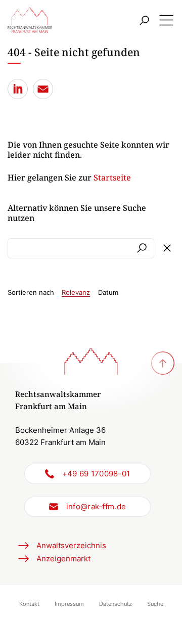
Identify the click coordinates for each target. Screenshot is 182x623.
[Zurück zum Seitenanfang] (162, 363)
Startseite (112, 177)
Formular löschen (166, 248)
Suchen (141, 248)
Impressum (69, 603)
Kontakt (29, 603)
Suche (155, 603)
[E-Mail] (43, 89)
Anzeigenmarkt (63, 558)
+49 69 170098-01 (96, 473)
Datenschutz (115, 603)
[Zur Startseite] (30, 20)
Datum (108, 292)
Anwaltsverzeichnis (71, 545)
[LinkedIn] (18, 89)
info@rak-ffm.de (96, 506)
